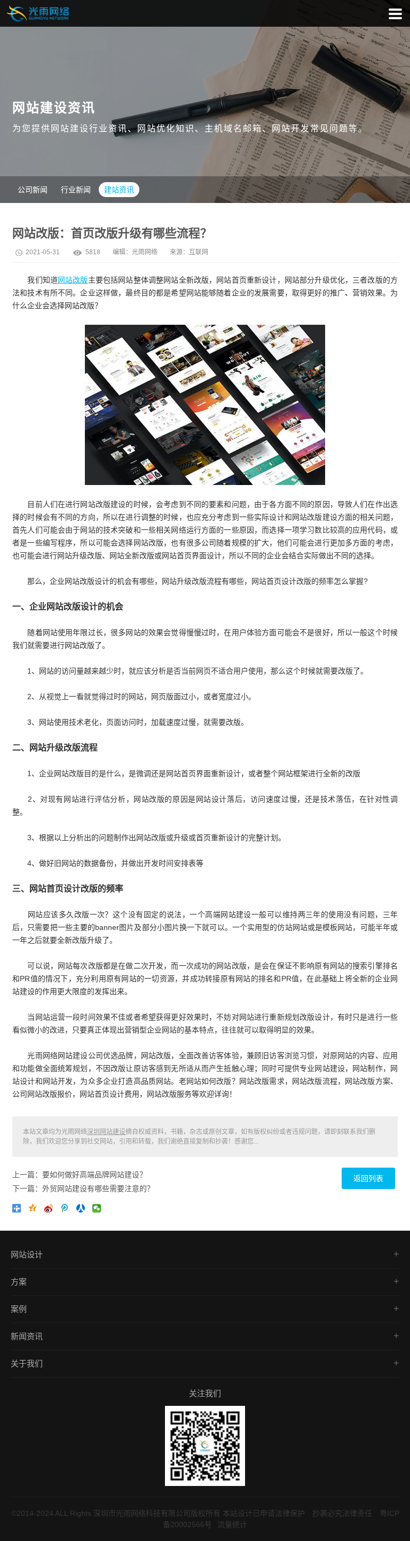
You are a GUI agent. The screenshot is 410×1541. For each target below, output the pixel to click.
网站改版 (73, 280)
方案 (19, 1281)
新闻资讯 (27, 1336)
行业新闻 (76, 189)
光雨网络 (144, 252)
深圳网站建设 (106, 1132)
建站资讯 (119, 189)
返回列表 (368, 1178)
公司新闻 (33, 189)
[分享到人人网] (82, 1210)
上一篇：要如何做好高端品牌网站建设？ (79, 1174)
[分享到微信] (98, 1210)
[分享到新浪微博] (50, 1210)
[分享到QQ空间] (34, 1210)
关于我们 (27, 1363)
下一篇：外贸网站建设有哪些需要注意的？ (83, 1188)
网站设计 (27, 1254)
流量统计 (232, 1524)
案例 (19, 1308)
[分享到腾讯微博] (66, 1210)
